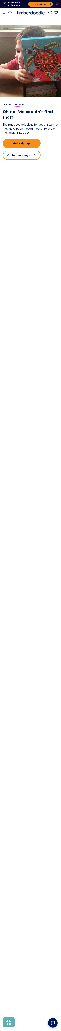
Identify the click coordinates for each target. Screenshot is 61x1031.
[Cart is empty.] (56, 12)
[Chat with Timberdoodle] (53, 1023)
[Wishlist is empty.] (50, 13)
